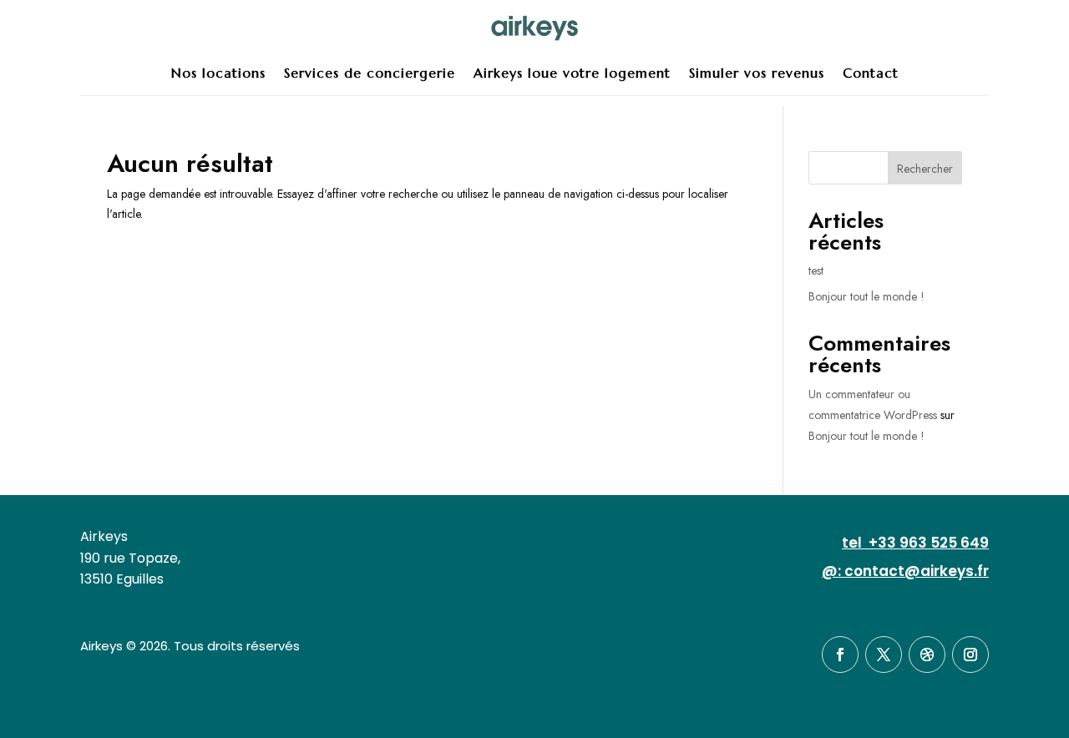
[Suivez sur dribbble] (927, 654)
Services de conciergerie (369, 72)
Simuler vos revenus (756, 72)
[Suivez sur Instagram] (970, 654)
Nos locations (218, 72)
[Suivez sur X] (883, 654)
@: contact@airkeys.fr (905, 571)
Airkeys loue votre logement (572, 72)
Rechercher (925, 168)
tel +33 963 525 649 (915, 543)
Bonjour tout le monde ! (866, 296)
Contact (871, 72)
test (815, 270)
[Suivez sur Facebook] (840, 654)
